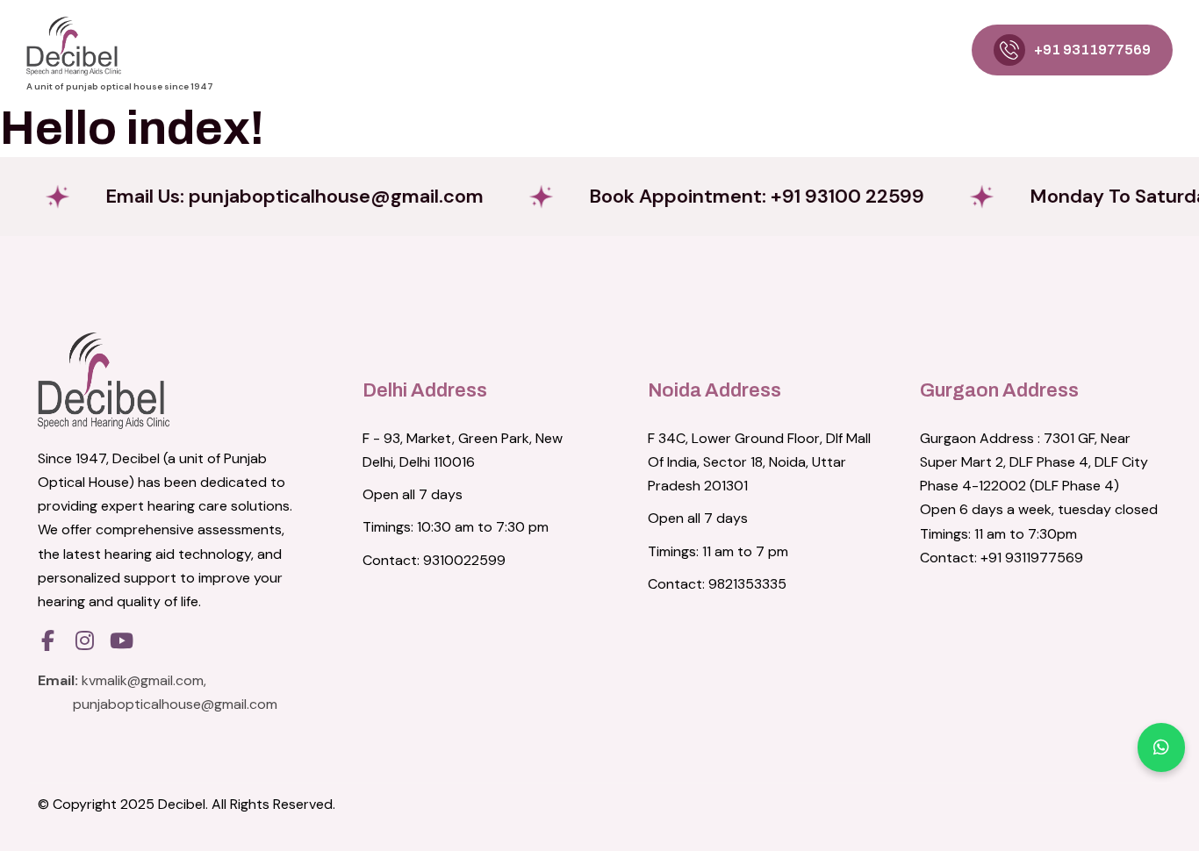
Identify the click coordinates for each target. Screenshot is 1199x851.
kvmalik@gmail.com (143, 680)
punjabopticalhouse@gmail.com (175, 704)
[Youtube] (121, 640)
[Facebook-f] (47, 640)
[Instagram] (84, 640)
